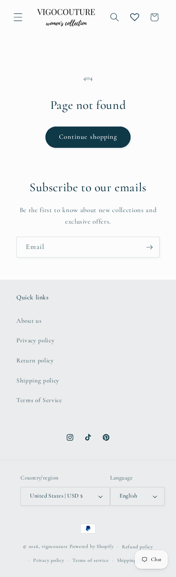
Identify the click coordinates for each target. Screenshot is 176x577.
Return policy (35, 360)
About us (28, 320)
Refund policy (137, 547)
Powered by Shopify (92, 547)
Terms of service (90, 560)
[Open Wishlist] (134, 17)
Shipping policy (37, 380)
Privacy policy (35, 340)
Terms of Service (39, 400)
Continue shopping (88, 137)
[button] (18, 17)
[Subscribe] (149, 247)
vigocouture (55, 547)
